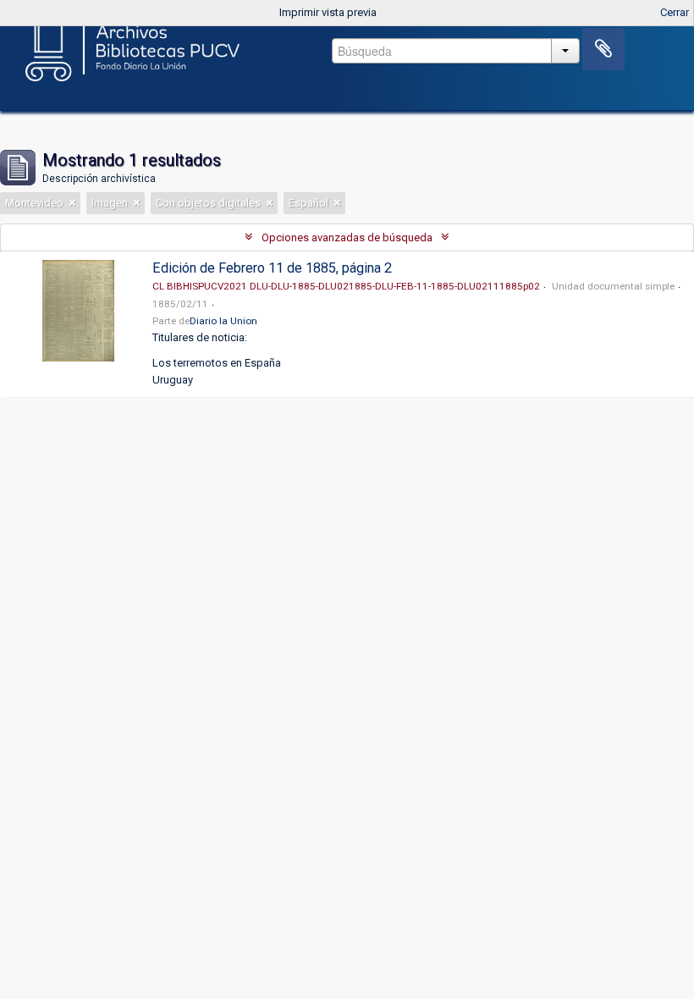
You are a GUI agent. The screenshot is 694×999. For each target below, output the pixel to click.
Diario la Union (223, 321)
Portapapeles (603, 49)
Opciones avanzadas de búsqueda (347, 237)
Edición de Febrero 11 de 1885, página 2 (272, 268)
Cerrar (674, 12)
